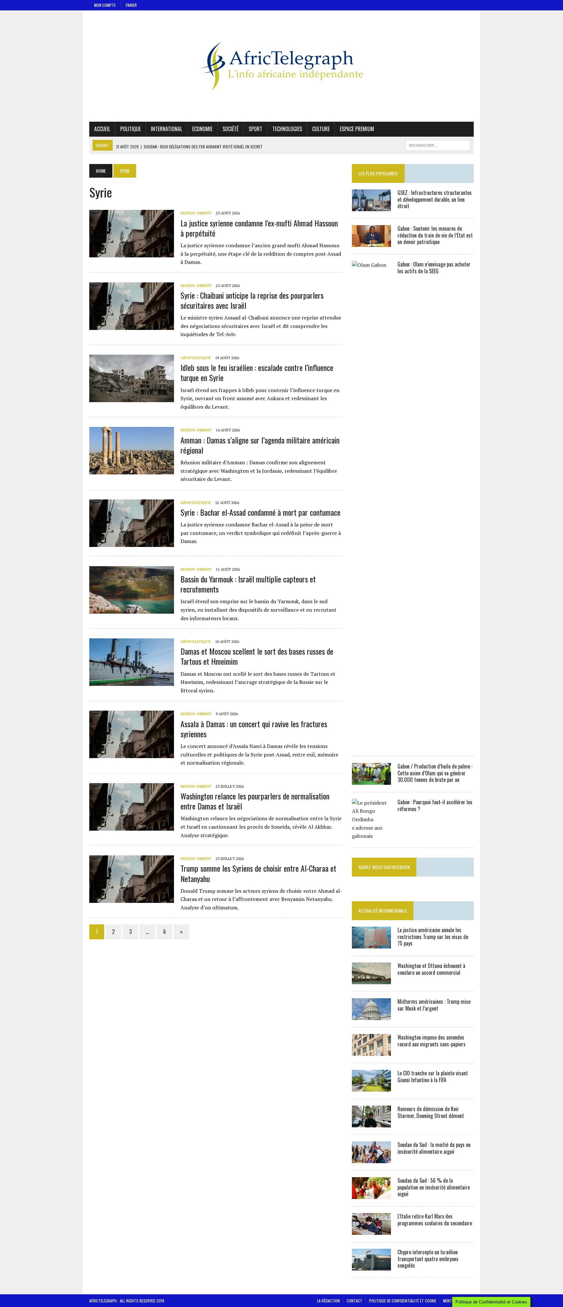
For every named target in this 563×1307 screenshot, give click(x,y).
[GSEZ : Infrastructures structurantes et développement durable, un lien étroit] (371, 206)
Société (230, 129)
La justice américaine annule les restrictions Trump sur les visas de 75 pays (432, 936)
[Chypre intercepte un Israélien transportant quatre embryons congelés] (371, 1266)
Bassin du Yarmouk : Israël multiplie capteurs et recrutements (248, 584)
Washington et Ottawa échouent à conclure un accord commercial (431, 969)
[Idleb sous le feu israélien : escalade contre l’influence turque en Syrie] (131, 397)
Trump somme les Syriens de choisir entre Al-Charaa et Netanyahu (258, 873)
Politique (130, 129)
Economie (202, 129)
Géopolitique (195, 357)
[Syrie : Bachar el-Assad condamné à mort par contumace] (131, 542)
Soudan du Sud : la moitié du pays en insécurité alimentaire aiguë (433, 1148)
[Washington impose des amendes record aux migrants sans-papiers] (371, 1051)
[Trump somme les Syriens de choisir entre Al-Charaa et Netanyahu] (131, 898)
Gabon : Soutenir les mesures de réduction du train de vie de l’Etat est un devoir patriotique (435, 235)
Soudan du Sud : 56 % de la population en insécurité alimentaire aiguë (433, 1187)
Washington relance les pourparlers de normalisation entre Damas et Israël (254, 801)
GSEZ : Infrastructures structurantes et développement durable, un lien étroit (434, 199)
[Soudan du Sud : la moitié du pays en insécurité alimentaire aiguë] (371, 1158)
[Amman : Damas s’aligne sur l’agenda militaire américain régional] (131, 470)
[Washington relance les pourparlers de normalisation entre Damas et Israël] (131, 826)
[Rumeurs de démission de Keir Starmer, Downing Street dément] (371, 1122)
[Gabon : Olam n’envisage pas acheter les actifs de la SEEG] (371, 744)
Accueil (102, 129)
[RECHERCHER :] (437, 144)
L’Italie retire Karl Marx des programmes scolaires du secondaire (434, 1219)
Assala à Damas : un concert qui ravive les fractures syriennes (253, 729)
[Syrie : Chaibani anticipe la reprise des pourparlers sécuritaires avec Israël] (131, 325)
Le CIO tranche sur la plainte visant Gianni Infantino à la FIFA (432, 1076)
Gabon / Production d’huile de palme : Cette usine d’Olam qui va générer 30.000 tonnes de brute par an (434, 773)
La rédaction (328, 1300)
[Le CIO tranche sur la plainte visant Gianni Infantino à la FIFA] (371, 1087)
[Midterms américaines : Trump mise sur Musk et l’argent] (371, 1015)
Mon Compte (105, 5)
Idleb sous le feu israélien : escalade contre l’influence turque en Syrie (256, 372)
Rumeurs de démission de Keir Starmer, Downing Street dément (430, 1112)
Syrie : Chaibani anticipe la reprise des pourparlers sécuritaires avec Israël (252, 300)
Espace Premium (357, 129)
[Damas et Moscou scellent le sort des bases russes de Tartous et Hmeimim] (131, 681)
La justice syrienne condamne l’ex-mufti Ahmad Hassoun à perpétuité (259, 228)
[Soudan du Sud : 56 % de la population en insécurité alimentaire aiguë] (371, 1194)
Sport (255, 129)
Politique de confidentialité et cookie (402, 1300)
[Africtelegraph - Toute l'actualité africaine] (281, 66)
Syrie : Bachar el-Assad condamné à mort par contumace (260, 512)
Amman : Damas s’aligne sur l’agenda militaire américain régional (259, 445)
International (166, 129)
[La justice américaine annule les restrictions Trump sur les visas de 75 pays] (371, 943)
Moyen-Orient (195, 213)
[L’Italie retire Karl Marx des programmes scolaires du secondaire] (371, 1230)
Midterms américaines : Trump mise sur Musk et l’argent (433, 1005)
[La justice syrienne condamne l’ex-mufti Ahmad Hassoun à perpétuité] (131, 253)
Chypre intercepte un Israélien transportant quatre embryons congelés (427, 1259)
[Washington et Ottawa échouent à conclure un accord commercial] (371, 979)
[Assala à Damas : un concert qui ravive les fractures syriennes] (131, 753)
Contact (354, 1300)
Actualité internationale (382, 910)
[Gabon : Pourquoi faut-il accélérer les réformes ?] (371, 835)
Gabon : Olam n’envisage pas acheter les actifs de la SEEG (433, 267)
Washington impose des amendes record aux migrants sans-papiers (431, 1040)
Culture (321, 129)
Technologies (287, 129)
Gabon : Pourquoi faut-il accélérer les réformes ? (434, 805)
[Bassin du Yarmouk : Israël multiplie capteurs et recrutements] (131, 609)
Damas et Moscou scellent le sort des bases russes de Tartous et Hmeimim (256, 656)
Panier (131, 5)
